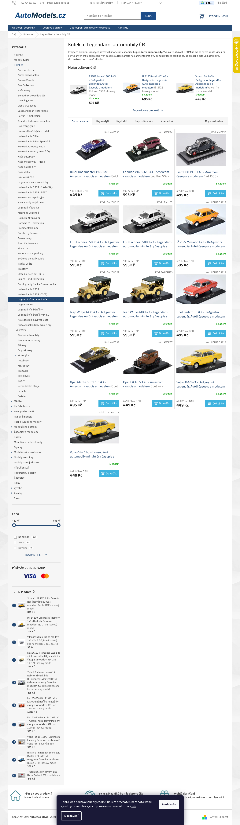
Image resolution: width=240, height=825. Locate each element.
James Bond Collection (31, 279)
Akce (23, 542)
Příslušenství (21, 468)
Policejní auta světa (29, 218)
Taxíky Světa (25, 264)
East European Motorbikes (33, 111)
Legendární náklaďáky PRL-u (34, 315)
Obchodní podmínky (101, 3)
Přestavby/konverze (29, 233)
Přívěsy (22, 345)
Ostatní (22, 396)
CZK (208, 3)
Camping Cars (25, 101)
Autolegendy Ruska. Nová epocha (37, 284)
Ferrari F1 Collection (29, 116)
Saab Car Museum (28, 243)
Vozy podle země (24, 412)
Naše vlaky (24, 172)
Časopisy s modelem (26, 432)
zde (133, 806)
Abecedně (167, 121)
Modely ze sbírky (23, 457)
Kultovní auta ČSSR (28, 289)
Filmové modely (23, 417)
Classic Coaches (27, 106)
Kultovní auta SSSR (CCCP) (32, 294)
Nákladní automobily (29, 340)
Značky (18, 493)
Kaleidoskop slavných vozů (33, 320)
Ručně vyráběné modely (28, 422)
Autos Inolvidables (28, 75)
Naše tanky (24, 90)
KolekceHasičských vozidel (33, 131)
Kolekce (18, 65)
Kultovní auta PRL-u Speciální (34, 141)
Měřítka (18, 401)
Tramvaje (23, 371)
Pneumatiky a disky (25, 473)
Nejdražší (121, 121)
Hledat (148, 15)
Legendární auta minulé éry (33, 182)
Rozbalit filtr (34, 555)
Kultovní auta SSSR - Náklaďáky (35, 187)
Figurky (18, 447)
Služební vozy (22, 406)
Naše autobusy (26, 157)
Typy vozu (20, 330)
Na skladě (27, 537)
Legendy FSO (25, 304)
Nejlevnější (102, 121)
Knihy (17, 483)
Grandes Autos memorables (34, 121)
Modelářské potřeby (25, 427)
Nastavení (71, 816)
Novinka (25, 548)
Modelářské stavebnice (27, 452)
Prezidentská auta (28, 228)
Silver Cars (24, 249)
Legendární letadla (28, 208)
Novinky (18, 55)
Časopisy (19, 478)
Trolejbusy (24, 376)
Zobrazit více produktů (146, 110)
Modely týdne (22, 60)
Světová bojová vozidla (31, 259)
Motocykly (24, 355)
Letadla (22, 391)
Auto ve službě (26, 70)
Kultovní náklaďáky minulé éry (34, 325)
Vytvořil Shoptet (219, 817)
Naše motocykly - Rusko (31, 162)
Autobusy (23, 361)
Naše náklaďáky (27, 167)
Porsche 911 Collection (31, 223)
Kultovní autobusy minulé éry (34, 152)
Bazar (17, 498)
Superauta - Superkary (30, 253)
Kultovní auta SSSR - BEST (32, 192)
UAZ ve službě (26, 177)
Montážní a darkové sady (28, 442)
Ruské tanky (25, 238)
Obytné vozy (25, 350)
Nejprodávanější (144, 121)
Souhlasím (169, 804)
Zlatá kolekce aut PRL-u (31, 274)
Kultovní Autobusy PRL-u (31, 147)
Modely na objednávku (26, 463)
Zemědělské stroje (29, 386)
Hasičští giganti (26, 126)
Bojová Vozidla (26, 80)
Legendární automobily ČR (32, 300)
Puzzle (18, 437)
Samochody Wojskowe (31, 202)
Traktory (23, 269)
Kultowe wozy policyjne (31, 198)
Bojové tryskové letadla (31, 96)
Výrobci (18, 488)
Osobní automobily (28, 335)
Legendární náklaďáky (30, 310)
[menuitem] (23, 28)
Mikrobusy (24, 366)
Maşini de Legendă (28, 213)
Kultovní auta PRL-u (28, 136)
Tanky (21, 381)
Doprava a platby (131, 3)
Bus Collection (26, 85)
